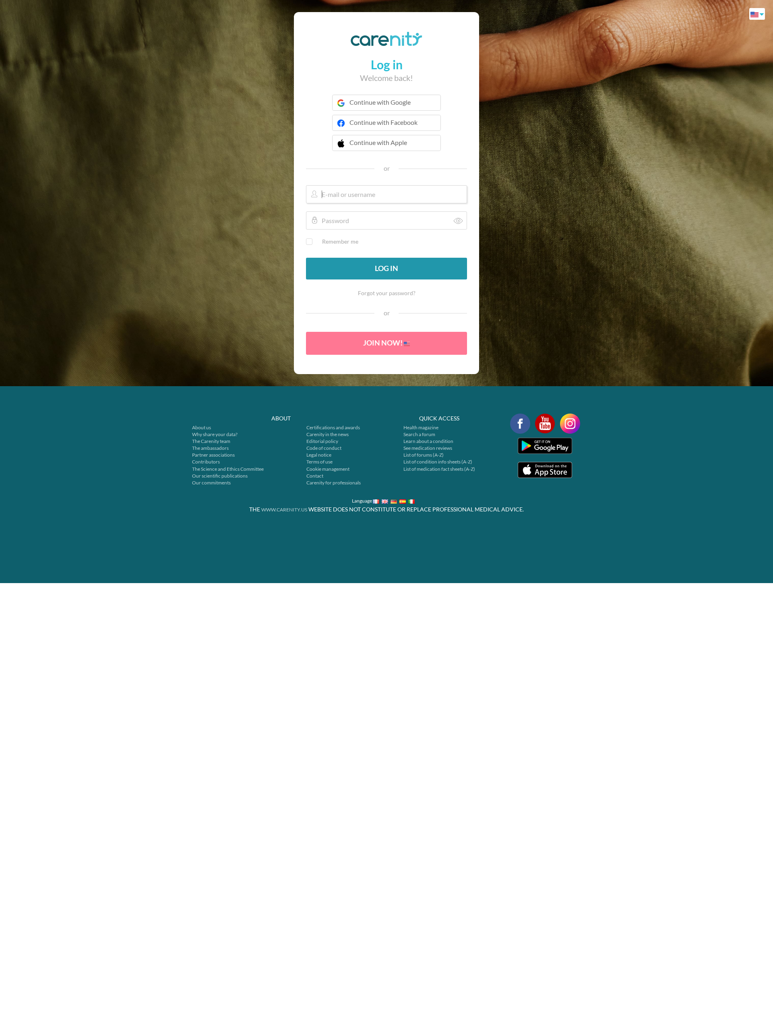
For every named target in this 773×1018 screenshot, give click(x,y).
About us (201, 427)
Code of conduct (323, 448)
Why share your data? (215, 434)
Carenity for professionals (333, 483)
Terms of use (319, 462)
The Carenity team (211, 441)
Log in (386, 268)
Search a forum (419, 434)
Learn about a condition (428, 441)
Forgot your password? (386, 293)
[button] (386, 148)
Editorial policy (322, 441)
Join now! (383, 342)
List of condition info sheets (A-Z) (437, 462)
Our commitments (211, 483)
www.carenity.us (284, 510)
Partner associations (213, 455)
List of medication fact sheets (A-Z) (439, 469)
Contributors (206, 462)
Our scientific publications (220, 476)
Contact (314, 476)
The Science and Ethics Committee (228, 469)
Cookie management (327, 469)
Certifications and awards (333, 427)
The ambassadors (210, 448)
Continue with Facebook (383, 122)
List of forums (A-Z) (423, 455)
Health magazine (420, 427)
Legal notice (318, 455)
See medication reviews (427, 448)
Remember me (340, 241)
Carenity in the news (327, 434)
